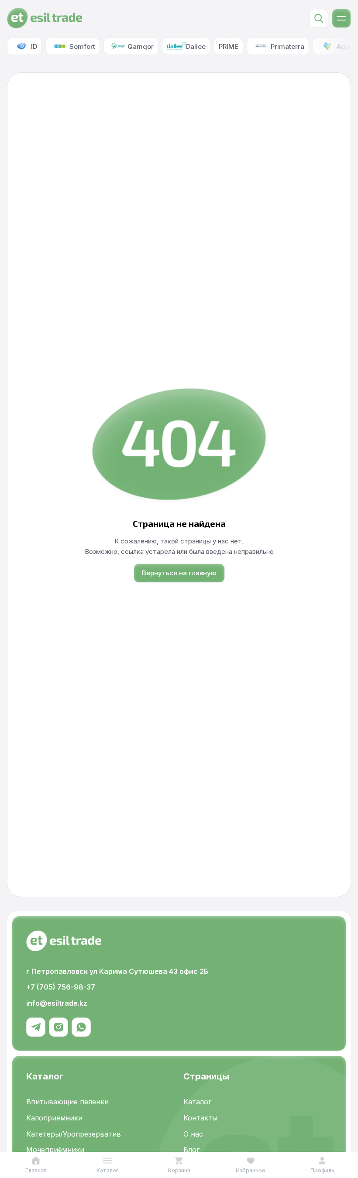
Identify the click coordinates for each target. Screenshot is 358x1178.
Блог (191, 1149)
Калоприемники (54, 1117)
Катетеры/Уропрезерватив (73, 1134)
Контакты (200, 1117)
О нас (193, 1134)
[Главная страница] (44, 18)
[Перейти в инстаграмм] (58, 1027)
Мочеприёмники (55, 1149)
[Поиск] (318, 18)
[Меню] (341, 18)
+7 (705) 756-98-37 (60, 987)
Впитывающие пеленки (67, 1101)
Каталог (197, 1101)
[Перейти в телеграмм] (35, 1027)
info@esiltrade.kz (56, 1003)
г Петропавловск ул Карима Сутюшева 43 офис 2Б (117, 971)
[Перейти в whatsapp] (81, 1027)
